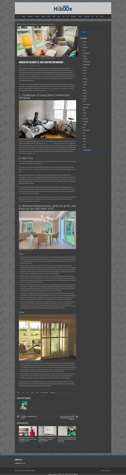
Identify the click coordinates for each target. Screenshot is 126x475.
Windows (52, 392)
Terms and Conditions (71, 474)
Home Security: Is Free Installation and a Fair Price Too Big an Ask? (27, 439)
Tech (63, 16)
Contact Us (60, 474)
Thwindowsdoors (51, 90)
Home (18, 16)
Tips (97, 16)
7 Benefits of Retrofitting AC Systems (29, 416)
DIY (27, 392)
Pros (37, 392)
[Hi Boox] (63, 8)
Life (84, 101)
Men (84, 110)
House (24, 24)
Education (73, 16)
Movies (85, 113)
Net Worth (30, 16)
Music (84, 116)
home (32, 392)
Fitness (85, 73)
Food (84, 76)
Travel (101, 16)
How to (85, 98)
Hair (84, 87)
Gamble (85, 79)
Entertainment (86, 61)
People (23, 16)
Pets (92, 16)
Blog (84, 44)
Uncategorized (87, 150)
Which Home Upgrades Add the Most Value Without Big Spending (67, 439)
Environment (86, 64)
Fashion (80, 16)
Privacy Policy (52, 474)
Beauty (85, 41)
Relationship (86, 130)
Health (48, 16)
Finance (85, 70)
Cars (68, 16)
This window (50, 143)
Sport (53, 16)
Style (58, 16)
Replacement (44, 392)
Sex (84, 133)
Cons (22, 392)
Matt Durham (23, 65)
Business (37, 16)
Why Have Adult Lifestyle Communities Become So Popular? (67, 417)
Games (43, 16)
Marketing (85, 107)
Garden (85, 84)
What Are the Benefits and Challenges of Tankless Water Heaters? (46, 439)
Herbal (85, 93)
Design (85, 56)
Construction (86, 53)
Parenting (86, 16)
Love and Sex (86, 104)
